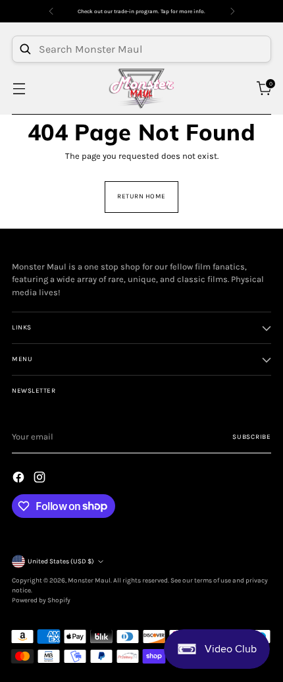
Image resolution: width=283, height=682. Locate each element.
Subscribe (251, 437)
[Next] (232, 11)
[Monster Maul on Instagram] (41, 479)
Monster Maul (89, 580)
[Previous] (51, 11)
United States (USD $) (61, 561)
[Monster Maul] (141, 88)
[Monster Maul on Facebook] (20, 479)
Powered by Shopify (41, 600)
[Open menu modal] (18, 88)
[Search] (25, 48)
